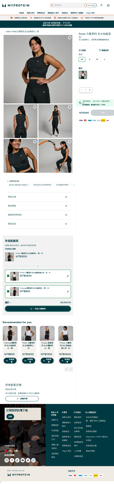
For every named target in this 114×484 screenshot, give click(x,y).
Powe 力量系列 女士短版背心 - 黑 (25, 31)
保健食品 (65, 13)
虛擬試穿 (105, 50)
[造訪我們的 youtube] (22, 460)
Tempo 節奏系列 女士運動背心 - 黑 (47, 345)
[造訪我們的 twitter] (28, 460)
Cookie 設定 (10, 446)
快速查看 (11, 360)
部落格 (21, 13)
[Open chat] (33, 460)
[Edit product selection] (68, 276)
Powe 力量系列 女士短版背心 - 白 (28, 345)
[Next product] (71, 369)
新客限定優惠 (91, 431)
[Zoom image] (69, 37)
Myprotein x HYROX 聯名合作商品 (97, 438)
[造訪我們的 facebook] (12, 460)
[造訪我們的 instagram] (6, 460)
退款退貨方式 (55, 437)
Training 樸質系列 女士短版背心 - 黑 (10, 345)
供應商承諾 (78, 456)
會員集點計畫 (91, 446)
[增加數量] (89, 90)
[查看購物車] (108, 5)
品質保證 (77, 422)
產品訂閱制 (90, 451)
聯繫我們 (55, 425)
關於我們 (77, 417)
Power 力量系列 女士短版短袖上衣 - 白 (65, 345)
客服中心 (55, 420)
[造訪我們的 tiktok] (17, 460)
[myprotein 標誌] (15, 5)
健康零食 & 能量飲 (77, 13)
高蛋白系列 (31, 13)
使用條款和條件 (78, 444)
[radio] (82, 59)
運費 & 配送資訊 (55, 446)
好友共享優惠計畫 (96, 419)
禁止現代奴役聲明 (78, 429)
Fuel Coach (91, 5)
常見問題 (55, 430)
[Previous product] (66, 369)
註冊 (10, 416)
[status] (85, 90)
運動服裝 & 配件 (53, 13)
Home (8, 31)
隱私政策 (77, 437)
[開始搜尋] (52, 5)
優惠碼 (88, 426)
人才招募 (77, 451)
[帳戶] (101, 5)
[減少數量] (81, 90)
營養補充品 (41, 13)
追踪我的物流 (55, 455)
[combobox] (73, 5)
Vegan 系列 (90, 13)
